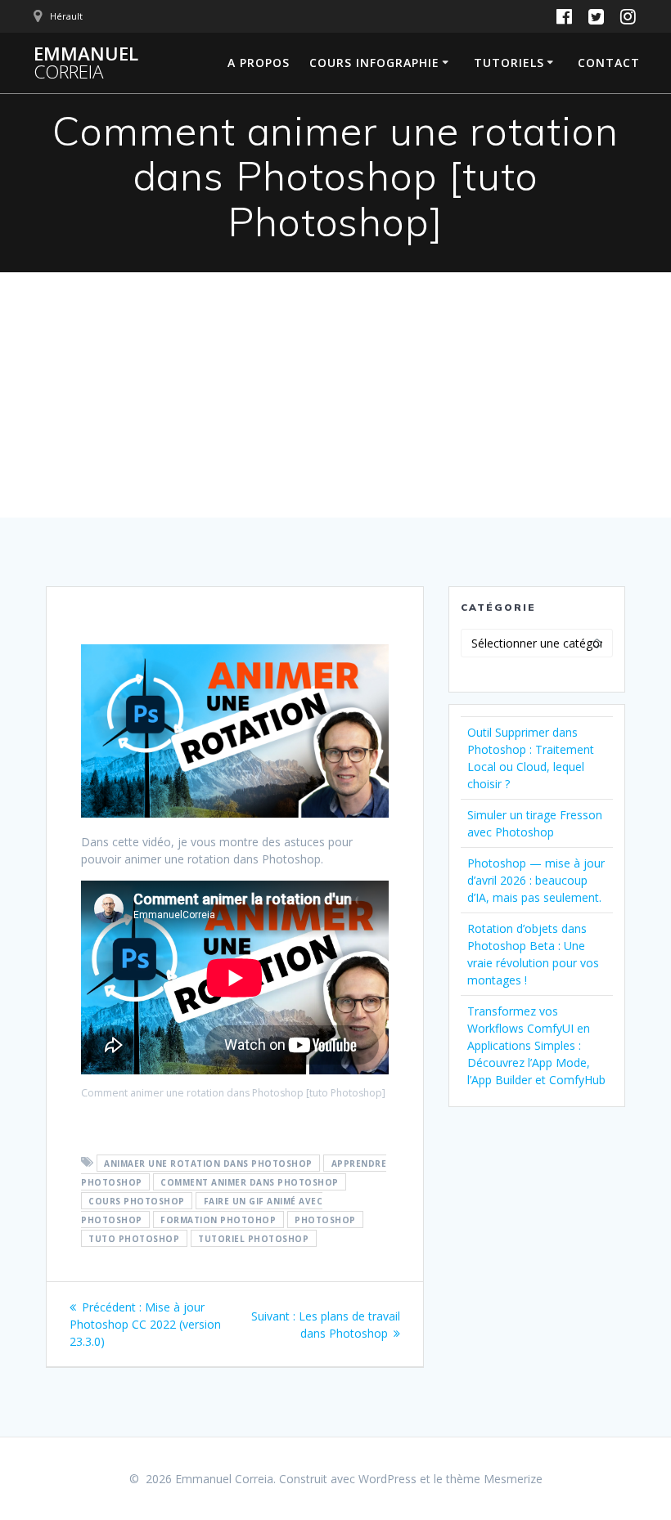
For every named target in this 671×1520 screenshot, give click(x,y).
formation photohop (218, 1219)
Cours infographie (374, 62)
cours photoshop (136, 1200)
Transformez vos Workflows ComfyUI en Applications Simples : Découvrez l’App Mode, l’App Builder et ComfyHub (536, 1045)
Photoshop (325, 1219)
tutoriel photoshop (253, 1238)
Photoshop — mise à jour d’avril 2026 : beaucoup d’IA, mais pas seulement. (536, 880)
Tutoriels (509, 62)
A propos (258, 62)
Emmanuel (86, 63)
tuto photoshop (133, 1238)
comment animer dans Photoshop (249, 1181)
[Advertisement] (335, 394)
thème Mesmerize (494, 1478)
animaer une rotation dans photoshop (208, 1162)
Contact (609, 62)
